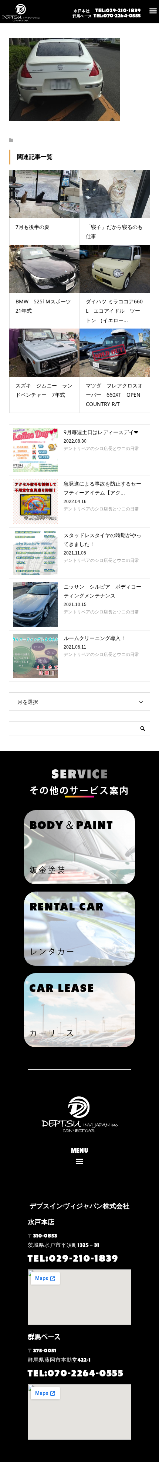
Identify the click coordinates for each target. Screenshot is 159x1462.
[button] (153, 11)
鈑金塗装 (48, 870)
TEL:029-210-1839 (107, 10)
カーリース (52, 1033)
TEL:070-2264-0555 (106, 15)
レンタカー (53, 951)
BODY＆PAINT (72, 824)
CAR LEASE (62, 987)
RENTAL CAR (67, 905)
